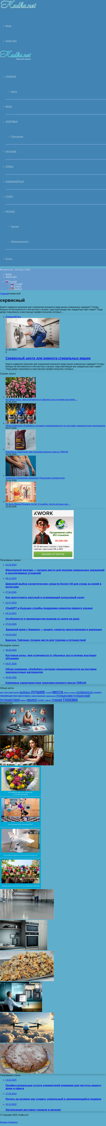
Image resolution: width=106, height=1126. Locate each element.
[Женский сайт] (18, 9)
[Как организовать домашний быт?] (20, 826)
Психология (17, 136)
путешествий (81, 695)
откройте (97, 692)
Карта (14, 91)
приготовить (24, 695)
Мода (9, 106)
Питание (11, 151)
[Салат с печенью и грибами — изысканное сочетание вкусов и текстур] (27, 980)
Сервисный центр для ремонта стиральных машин (48, 358)
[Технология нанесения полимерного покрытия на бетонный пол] (27, 919)
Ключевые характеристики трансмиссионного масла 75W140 (37, 452)
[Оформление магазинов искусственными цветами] (20, 888)
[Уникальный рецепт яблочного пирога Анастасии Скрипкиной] (27, 1073)
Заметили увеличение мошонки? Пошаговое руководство (35, 478)
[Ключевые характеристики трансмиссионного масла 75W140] (21, 449)
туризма (70, 699)
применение (51, 696)
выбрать (25, 692)
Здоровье (12, 121)
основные (72, 692)
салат (41, 700)
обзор (66, 692)
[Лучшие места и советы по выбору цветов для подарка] (27, 764)
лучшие (38, 691)
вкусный (9, 692)
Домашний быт (15, 181)
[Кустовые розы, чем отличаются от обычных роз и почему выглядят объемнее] (21, 397)
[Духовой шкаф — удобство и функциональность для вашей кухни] (23, 949)
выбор (16, 692)
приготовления (38, 696)
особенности (84, 692)
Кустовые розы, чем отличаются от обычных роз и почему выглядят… (41, 399)
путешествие (64, 695)
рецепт (32, 699)
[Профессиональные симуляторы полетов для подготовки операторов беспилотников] (27, 1042)
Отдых (9, 166)
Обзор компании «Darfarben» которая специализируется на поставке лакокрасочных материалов (55, 426)
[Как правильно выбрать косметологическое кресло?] (20, 857)
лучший (48, 693)
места (57, 692)
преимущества (8, 695)
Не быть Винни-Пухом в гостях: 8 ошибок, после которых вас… (38, 504)
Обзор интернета (19, 241)
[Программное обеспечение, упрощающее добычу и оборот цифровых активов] (21, 1011)
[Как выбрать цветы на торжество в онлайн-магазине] (20, 795)
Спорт (9, 196)
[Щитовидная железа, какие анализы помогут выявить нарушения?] (27, 734)
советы (48, 700)
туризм (57, 699)
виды (2, 692)
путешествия (10, 699)
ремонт (23, 700)
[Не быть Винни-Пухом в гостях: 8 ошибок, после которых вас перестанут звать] (21, 501)
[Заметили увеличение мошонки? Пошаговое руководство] (21, 475)
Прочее (10, 211)
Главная (4, 293)
